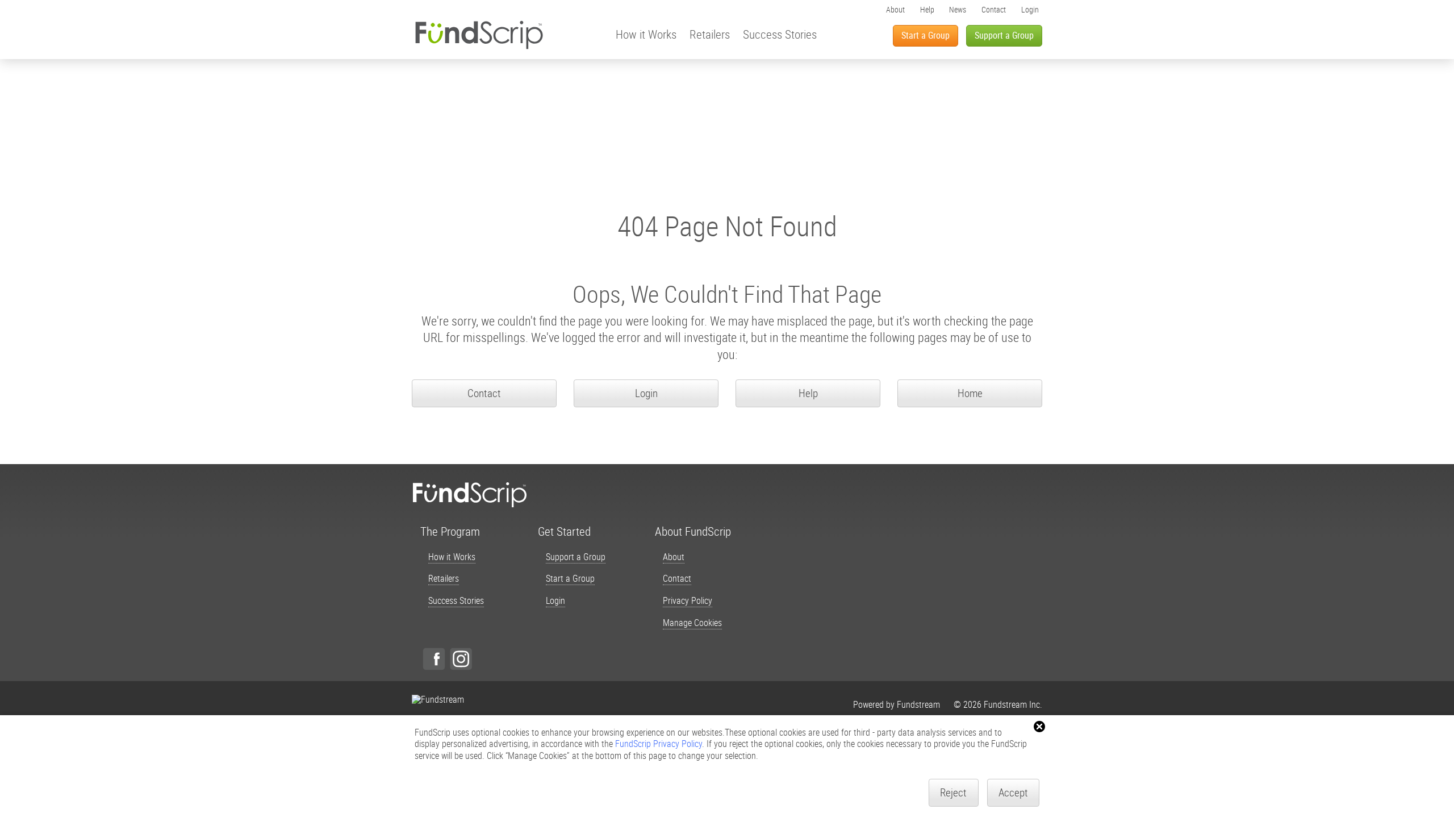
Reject (953, 792)
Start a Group (925, 35)
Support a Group (1004, 35)
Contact (993, 9)
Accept (1013, 792)
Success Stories (780, 34)
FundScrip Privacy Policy (658, 743)
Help (927, 9)
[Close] (1039, 726)
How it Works (646, 34)
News (957, 9)
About (895, 9)
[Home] (479, 35)
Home (970, 393)
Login (1030, 9)
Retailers (710, 34)
